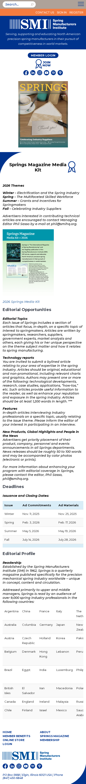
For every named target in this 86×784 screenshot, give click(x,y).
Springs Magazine (54, 736)
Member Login (43, 55)
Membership (50, 740)
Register (76, 12)
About (45, 732)
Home (7, 732)
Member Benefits (16, 736)
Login (7, 744)
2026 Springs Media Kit (21, 302)
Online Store (13, 740)
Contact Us (45, 12)
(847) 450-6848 (13, 778)
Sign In (62, 12)
